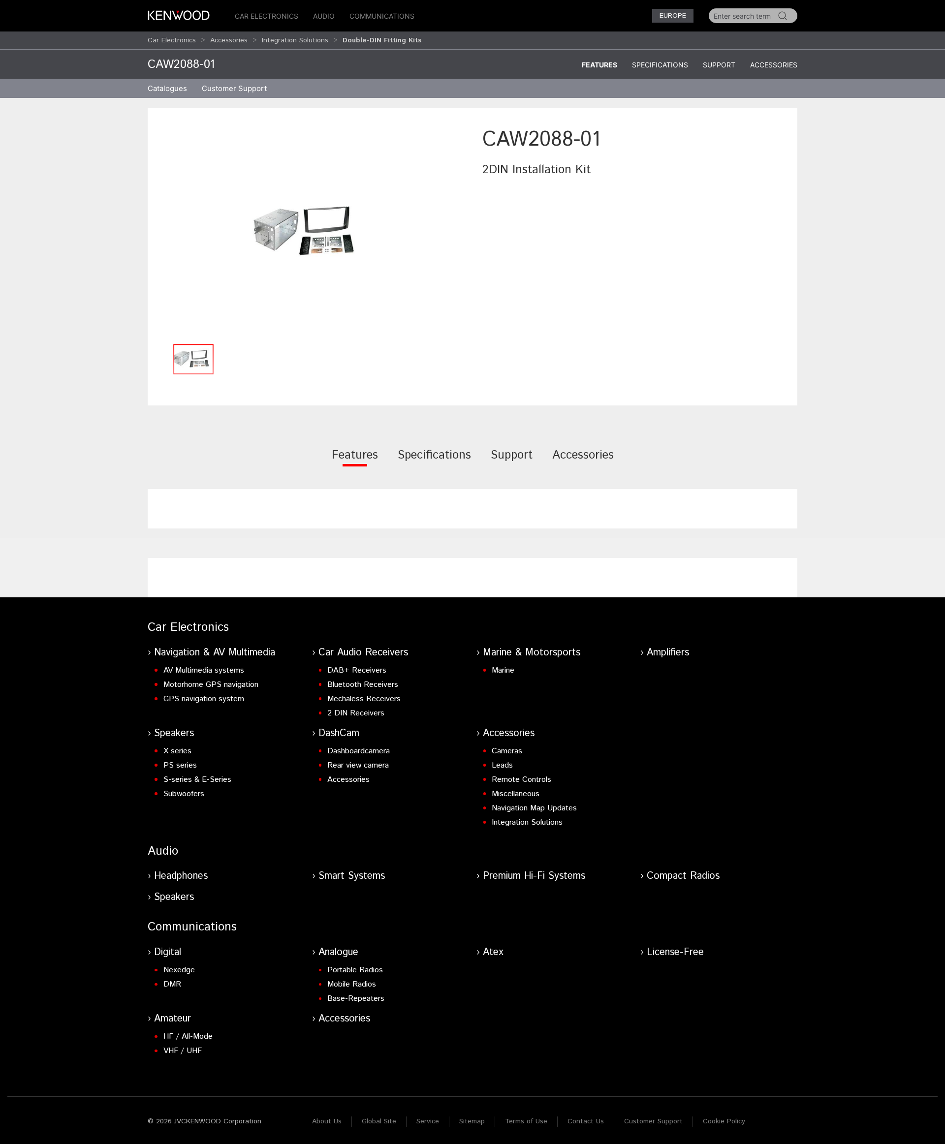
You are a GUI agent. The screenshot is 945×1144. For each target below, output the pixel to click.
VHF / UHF (182, 1050)
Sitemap (472, 1121)
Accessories (229, 40)
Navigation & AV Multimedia (214, 653)
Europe (673, 16)
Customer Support (653, 1121)
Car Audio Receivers (363, 653)
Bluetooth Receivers (362, 684)
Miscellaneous (515, 794)
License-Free (675, 952)
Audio (324, 16)
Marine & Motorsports (531, 653)
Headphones (181, 876)
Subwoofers (183, 794)
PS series (180, 765)
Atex (493, 952)
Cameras (507, 751)
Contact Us (585, 1121)
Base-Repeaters (355, 998)
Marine (503, 670)
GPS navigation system (203, 699)
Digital (167, 952)
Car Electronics (266, 16)
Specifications (660, 65)
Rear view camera (358, 765)
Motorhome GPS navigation (210, 684)
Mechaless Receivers (364, 699)
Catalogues (167, 88)
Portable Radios (355, 970)
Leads (502, 765)
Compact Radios (683, 876)
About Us (327, 1121)
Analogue (338, 952)
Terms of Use (526, 1121)
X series (177, 751)
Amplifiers (668, 653)
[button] (310, 232)
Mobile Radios (351, 984)
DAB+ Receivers (356, 670)
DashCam (338, 733)
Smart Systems (351, 876)
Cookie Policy (724, 1121)
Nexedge (179, 970)
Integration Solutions (295, 40)
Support (719, 65)
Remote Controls (521, 779)
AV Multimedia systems (203, 670)
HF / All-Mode (188, 1036)
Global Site (379, 1121)
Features (599, 65)
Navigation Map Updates (534, 808)
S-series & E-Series (197, 779)
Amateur (172, 1019)
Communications (381, 16)
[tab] (355, 462)
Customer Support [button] (234, 88)
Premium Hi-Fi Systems (534, 876)
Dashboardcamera (358, 751)
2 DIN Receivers (355, 713)
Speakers (174, 733)
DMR (172, 984)
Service (427, 1121)
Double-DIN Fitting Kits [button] (382, 40)
